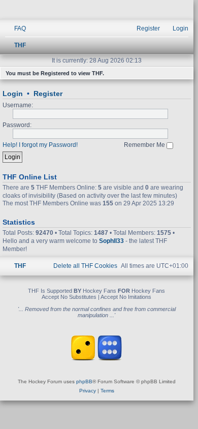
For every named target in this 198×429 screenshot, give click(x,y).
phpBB (84, 381)
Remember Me (145, 144)
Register (48, 93)
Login (13, 93)
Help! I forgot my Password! (40, 144)
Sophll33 (111, 240)
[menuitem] (15, 29)
